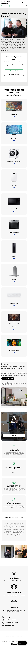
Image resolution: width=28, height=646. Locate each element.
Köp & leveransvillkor (22, 640)
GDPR (9, 640)
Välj (14, 116)
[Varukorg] (23, 2)
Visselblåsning (12, 641)
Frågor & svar (4, 641)
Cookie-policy (14, 640)
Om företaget (4, 640)
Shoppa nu (14, 435)
